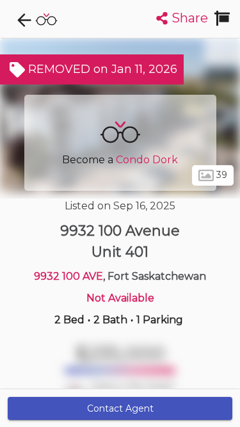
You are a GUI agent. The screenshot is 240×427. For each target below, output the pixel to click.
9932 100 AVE (68, 276)
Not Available (120, 298)
